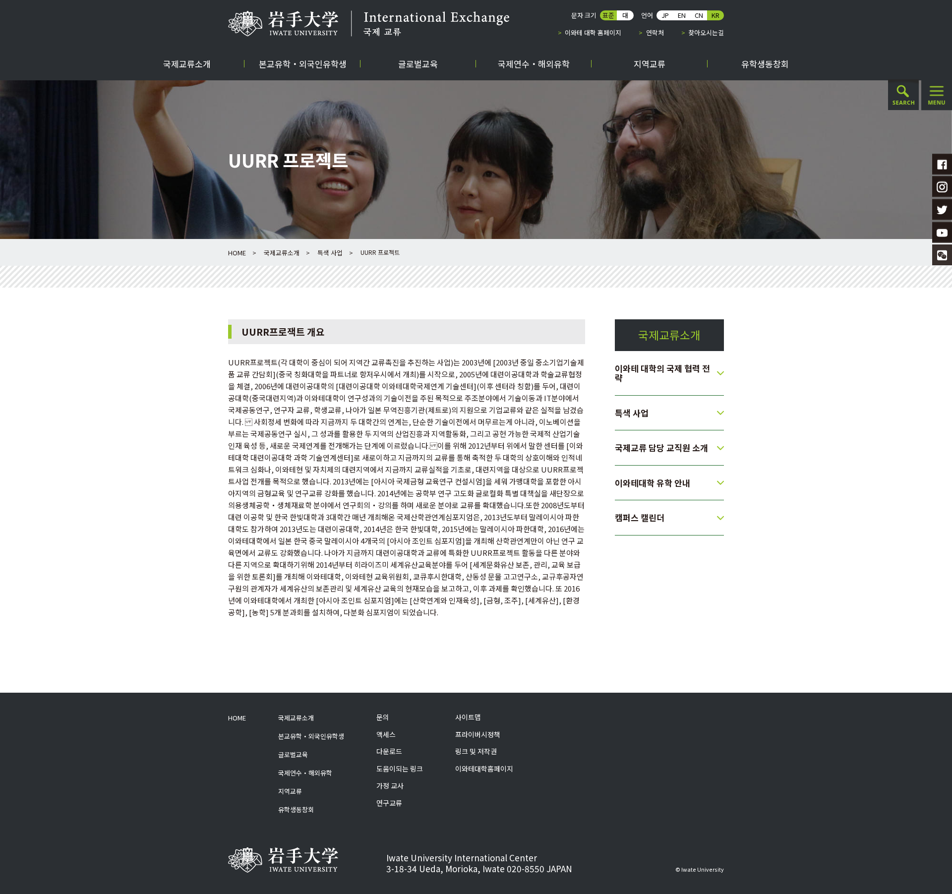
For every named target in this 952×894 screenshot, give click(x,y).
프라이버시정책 (477, 734)
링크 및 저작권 (476, 751)
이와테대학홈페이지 (484, 769)
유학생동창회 (296, 809)
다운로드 (389, 751)
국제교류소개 (281, 252)
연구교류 (389, 803)
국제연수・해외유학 (305, 772)
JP (665, 15)
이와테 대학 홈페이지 (593, 32)
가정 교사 (390, 785)
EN (682, 15)
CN (699, 15)
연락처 (654, 32)
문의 (382, 717)
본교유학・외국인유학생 (311, 736)
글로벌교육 (293, 754)
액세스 (386, 734)
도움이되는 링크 (399, 769)
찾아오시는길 (706, 32)
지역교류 (290, 791)
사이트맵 (468, 717)
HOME (237, 252)
